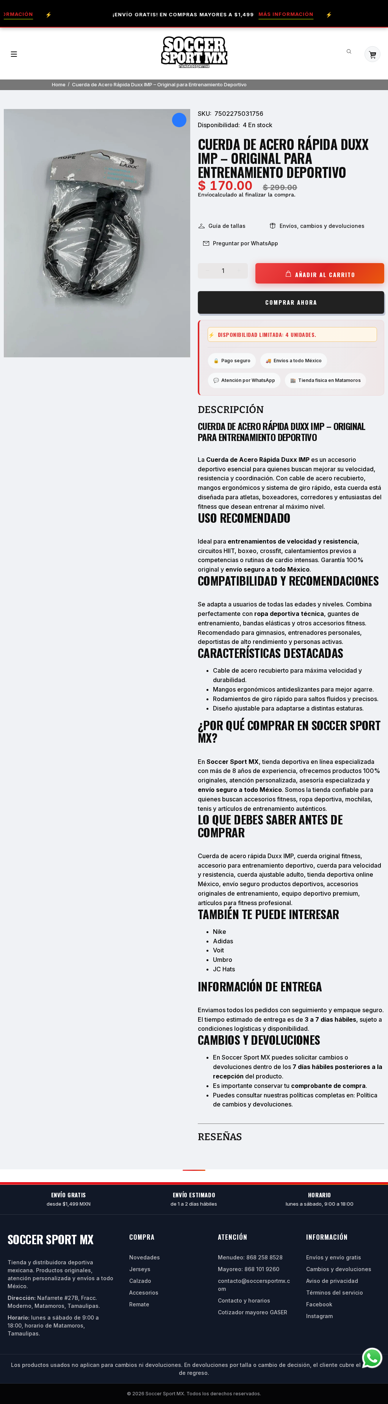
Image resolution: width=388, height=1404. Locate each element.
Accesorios (143, 1292)
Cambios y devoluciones (338, 1269)
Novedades (144, 1257)
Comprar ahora (291, 302)
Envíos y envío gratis (333, 1257)
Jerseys (139, 1269)
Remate (139, 1304)
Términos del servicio (334, 1292)
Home (59, 84)
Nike (219, 931)
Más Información (266, 14)
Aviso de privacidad (332, 1281)
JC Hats (224, 969)
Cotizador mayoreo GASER (252, 1312)
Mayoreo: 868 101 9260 (248, 1269)
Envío (205, 195)
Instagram (319, 1316)
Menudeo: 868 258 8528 (250, 1257)
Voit (218, 950)
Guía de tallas (227, 226)
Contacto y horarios (244, 1300)
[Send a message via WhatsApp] (372, 1358)
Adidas (223, 941)
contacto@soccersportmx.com (254, 1285)
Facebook (319, 1304)
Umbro (222, 959)
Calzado (140, 1281)
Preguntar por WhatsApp (245, 243)
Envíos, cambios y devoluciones (322, 226)
